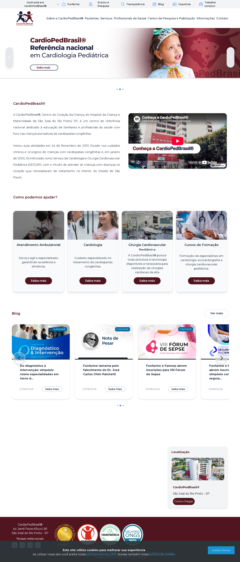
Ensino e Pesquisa (103, 4)
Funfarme (73, 4)
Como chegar (183, 501)
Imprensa (184, 4)
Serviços (106, 18)
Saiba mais (38, 280)
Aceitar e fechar (221, 550)
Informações (205, 18)
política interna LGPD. (101, 554)
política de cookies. (162, 554)
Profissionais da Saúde (130, 18)
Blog (161, 4)
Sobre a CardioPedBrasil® (64, 18)
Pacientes (92, 18)
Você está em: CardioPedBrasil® (35, 4)
